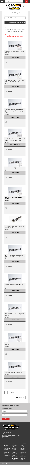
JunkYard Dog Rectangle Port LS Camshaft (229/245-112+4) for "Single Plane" (15, 139)
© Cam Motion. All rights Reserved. (10, 463)
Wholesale (6, 452)
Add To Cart (15, 57)
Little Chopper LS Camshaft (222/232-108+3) (13, 198)
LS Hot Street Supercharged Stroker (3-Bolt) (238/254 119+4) (14, 227)
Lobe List (22, 449)
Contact (6, 451)
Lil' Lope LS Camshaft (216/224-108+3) (14, 168)
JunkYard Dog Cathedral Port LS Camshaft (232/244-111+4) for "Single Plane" (15, 81)
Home (7, 13)
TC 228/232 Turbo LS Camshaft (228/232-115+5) (15, 314)
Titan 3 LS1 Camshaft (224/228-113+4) (14, 372)
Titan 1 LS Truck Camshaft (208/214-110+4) (13, 344)
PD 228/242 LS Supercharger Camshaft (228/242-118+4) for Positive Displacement (15, 256)
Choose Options (15, 145)
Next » (12, 392)
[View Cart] (26, 1)
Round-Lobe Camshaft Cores (23, 458)
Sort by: (6, 16)
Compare (10, 62)
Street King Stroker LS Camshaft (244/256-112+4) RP (14, 285)
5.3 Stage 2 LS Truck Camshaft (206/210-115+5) (14, 52)
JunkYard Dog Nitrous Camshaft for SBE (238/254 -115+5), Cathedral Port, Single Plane (14, 111)
